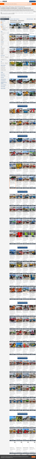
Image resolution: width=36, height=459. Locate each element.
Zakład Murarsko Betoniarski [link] (13, 175)
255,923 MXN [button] (31, 327)
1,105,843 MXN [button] (25, 88)
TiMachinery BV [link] (19, 273)
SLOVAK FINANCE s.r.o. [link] (32, 427)
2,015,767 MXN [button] (32, 33)
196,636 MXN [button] (12, 204)
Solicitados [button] (11, 71)
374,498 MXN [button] (18, 186)
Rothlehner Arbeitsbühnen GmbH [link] (13, 72)
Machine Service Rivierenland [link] (19, 72)
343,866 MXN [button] (12, 383)
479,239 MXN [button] (25, 161)
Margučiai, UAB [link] (19, 102)
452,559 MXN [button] (31, 71)
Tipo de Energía (3, 86)
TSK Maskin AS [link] (25, 427)
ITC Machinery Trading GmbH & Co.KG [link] (27, 354)
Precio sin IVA (3, 55)
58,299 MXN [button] (24, 118)
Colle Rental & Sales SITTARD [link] (19, 354)
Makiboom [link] (13, 119)
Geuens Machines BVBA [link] (12, 47)
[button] (4, 19)
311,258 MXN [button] (12, 46)
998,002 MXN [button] (31, 272)
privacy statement (8, 457)
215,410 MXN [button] (18, 383)
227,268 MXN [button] (18, 426)
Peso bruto (2, 77)
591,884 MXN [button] (12, 242)
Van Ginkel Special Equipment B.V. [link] (19, 316)
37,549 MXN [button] (31, 186)
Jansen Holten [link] (12, 286)
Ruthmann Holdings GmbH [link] (32, 453)
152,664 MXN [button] (18, 33)
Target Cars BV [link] (19, 47)
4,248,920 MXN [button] (25, 426)
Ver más (34, 11)
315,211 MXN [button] (31, 204)
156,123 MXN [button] (18, 118)
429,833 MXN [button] (31, 46)
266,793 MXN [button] (25, 272)
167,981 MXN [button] (12, 118)
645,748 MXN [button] (18, 148)
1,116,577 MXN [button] (18, 71)
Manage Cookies (2, 457)
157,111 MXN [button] (12, 439)
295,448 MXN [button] (25, 46)
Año (1, 61)
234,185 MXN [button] (25, 242)
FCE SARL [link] (26, 341)
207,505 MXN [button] (25, 285)
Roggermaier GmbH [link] (26, 316)
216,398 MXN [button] (18, 285)
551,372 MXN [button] (31, 161)
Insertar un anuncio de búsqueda (22, 76)
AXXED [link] (19, 384)
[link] (12, 26)
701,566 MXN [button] (12, 186)
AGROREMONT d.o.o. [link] (26, 243)
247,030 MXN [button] (18, 396)
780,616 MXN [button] (31, 340)
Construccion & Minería (5, 6)
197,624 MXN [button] (12, 88)
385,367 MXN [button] (18, 439)
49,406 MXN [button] (24, 71)
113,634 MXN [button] (12, 101)
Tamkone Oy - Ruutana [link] (32, 72)
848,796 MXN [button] (25, 186)
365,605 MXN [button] (25, 340)
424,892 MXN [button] (18, 353)
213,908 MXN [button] (31, 426)
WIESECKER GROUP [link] (13, 453)
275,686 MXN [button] (18, 46)
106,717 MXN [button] (12, 353)
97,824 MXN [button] (11, 161)
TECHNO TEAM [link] (32, 273)
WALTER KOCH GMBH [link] (26, 286)
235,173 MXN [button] (31, 242)
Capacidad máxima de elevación (4, 83)
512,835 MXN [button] (12, 148)
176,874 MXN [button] (31, 383)
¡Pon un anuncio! (33, 1)
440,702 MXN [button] (18, 242)
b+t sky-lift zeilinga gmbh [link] (32, 341)
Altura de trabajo (3, 88)
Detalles (2, 72)
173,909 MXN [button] (25, 396)
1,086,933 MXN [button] (12, 426)
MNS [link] (32, 261)
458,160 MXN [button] (25, 33)
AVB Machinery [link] (32, 354)
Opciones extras (3, 75)
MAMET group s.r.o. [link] (13, 261)
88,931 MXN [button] (31, 118)
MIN (1, 56)
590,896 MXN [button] (31, 148)
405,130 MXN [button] (25, 148)
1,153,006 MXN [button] (32, 88)
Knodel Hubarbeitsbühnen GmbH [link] (19, 243)
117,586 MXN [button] (18, 272)
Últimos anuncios (3, 65)
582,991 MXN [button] (18, 101)
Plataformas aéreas (11, 6)
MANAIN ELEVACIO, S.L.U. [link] (26, 273)
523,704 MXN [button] (12, 327)
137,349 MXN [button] (25, 101)
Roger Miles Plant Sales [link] (19, 149)
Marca (1, 31)
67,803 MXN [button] (11, 33)
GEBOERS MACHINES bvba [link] (32, 47)
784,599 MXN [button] (31, 101)
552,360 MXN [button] (18, 327)
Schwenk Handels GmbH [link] (19, 175)
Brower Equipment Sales (12, 34)
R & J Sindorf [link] (19, 261)
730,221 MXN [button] (18, 161)
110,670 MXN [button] (18, 340)
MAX (5, 56)
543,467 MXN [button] (12, 285)
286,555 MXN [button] (12, 340)
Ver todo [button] (2, 40)
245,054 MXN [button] (25, 204)
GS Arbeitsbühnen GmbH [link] (19, 453)
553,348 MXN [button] (12, 260)
